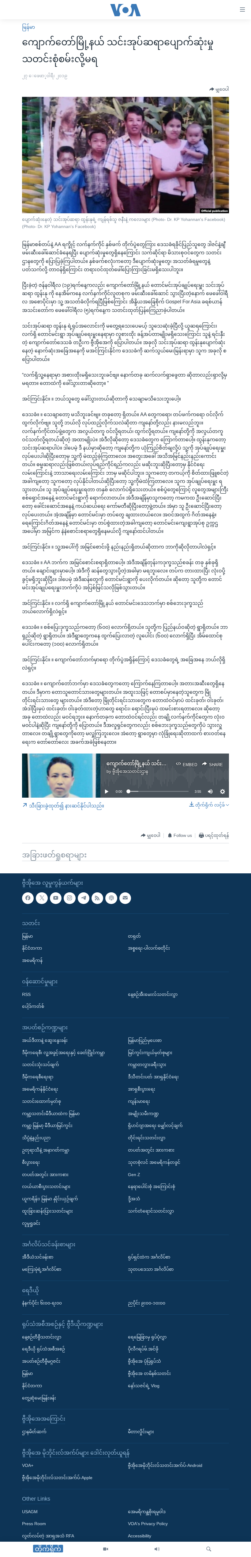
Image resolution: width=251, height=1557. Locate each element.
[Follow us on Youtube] (56, 898)
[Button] (219, 89)
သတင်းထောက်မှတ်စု (41, 1101)
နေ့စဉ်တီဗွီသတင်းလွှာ (41, 1336)
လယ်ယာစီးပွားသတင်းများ (46, 1186)
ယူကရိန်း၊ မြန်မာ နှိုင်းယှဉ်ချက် (50, 1198)
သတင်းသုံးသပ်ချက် (40, 1064)
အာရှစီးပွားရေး (141, 1089)
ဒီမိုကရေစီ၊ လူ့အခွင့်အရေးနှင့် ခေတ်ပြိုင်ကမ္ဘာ (63, 1052)
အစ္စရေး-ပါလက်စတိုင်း (149, 948)
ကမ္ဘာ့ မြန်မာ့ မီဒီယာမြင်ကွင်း (47, 1125)
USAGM (30, 1511)
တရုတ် (134, 935)
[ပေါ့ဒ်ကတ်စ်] (111, 898)
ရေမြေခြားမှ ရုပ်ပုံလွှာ (147, 1336)
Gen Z (134, 1174)
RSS (26, 994)
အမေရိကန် (32, 960)
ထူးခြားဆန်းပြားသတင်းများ (47, 1211)
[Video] (105, 1549)
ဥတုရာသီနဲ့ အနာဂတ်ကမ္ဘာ (45, 1150)
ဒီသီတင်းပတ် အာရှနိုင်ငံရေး (153, 1076)
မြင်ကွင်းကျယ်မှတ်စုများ (150, 1052)
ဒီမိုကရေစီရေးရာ (37, 1076)
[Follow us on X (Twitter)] (41, 898)
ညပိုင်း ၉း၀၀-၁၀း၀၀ (146, 1303)
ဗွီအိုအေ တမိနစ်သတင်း (149, 1373)
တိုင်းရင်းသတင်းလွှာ (146, 1137)
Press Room (34, 1523)
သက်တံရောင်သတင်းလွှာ (151, 1211)
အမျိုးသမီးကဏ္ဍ (143, 1113)
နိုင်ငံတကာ (32, 948)
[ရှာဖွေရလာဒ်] (209, 1549)
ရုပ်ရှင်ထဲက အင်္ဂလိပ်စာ (149, 1257)
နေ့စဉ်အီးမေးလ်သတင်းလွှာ (153, 994)
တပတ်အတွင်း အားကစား (45, 1174)
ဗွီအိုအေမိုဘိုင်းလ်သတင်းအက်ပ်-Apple (57, 1477)
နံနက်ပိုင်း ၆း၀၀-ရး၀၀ (42, 1303)
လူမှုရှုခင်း (31, 1223)
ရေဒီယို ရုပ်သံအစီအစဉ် (43, 1348)
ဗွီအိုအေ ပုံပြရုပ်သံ (144, 1361)
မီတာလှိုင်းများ (141, 1431)
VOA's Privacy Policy (148, 1523)
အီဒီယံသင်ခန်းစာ (37, 1257)
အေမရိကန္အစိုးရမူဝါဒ (147, 1511)
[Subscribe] (125, 898)
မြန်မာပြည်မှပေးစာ (145, 1040)
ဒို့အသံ (134, 1198)
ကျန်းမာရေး (139, 1101)
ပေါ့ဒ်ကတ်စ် (33, 1006)
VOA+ (27, 1465)
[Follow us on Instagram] (69, 898)
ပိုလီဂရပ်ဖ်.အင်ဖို (143, 1348)
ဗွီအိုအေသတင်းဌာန (130, 771)
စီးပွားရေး (31, 1162)
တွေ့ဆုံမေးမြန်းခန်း (39, 1397)
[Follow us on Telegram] (83, 898)
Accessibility (139, 1535)
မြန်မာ (28, 27)
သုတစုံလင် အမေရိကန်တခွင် (154, 1162)
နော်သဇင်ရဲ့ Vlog (143, 1385)
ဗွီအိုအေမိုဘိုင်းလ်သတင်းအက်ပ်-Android (165, 1465)
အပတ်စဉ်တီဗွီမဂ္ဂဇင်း (41, 1361)
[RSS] (97, 898)
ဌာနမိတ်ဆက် (34, 1431)
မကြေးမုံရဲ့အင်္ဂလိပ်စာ (41, 1269)
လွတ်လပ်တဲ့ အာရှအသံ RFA (48, 1535)
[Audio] (157, 1549)
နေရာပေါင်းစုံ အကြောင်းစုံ (151, 1186)
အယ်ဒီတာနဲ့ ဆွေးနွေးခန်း (45, 1040)
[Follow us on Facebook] (28, 898)
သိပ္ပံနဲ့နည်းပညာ (36, 1137)
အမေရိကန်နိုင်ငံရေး (40, 1089)
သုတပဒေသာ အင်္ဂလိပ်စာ (151, 1269)
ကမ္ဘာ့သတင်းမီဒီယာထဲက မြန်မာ (51, 1113)
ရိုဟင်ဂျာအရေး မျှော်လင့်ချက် (155, 1125)
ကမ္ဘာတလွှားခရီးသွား (147, 1064)
